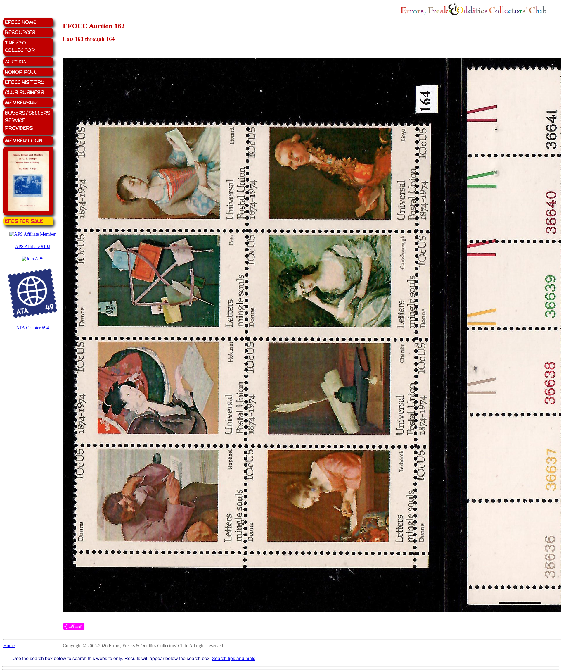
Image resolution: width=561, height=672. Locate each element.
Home (9, 645)
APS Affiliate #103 (32, 246)
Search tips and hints (233, 658)
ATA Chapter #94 (32, 327)
